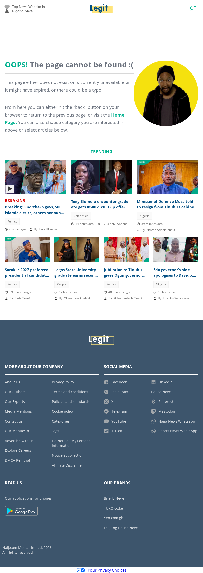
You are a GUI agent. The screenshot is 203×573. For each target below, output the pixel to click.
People (61, 284)
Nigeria (144, 216)
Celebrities (81, 216)
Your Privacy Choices (107, 570)
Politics (12, 221)
